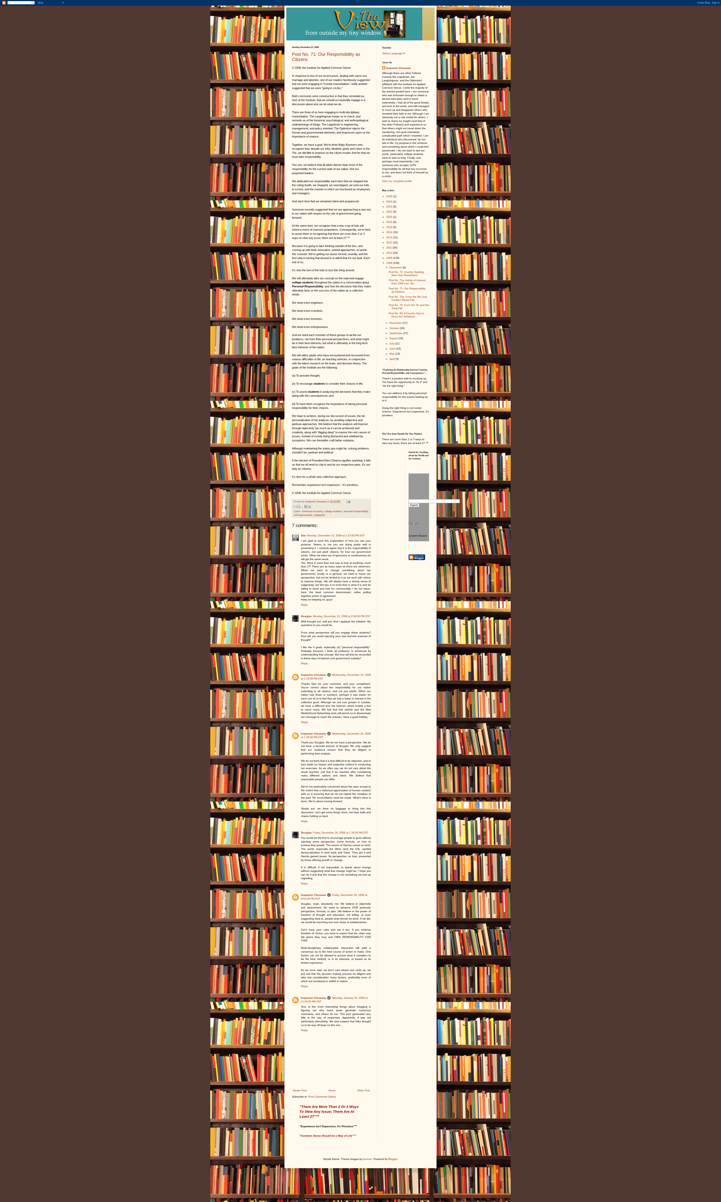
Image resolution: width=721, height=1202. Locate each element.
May (392, 353)
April (392, 358)
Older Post (363, 1090)
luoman (367, 1158)
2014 (389, 232)
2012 (389, 242)
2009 (389, 257)
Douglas (306, 616)
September (396, 333)
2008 (389, 262)
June (392, 348)
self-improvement (302, 515)
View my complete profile (397, 181)
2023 (389, 206)
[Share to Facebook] (306, 506)
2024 (389, 201)
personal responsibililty (356, 511)
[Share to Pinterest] (309, 506)
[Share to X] (302, 506)
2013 (389, 237)
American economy (312, 511)
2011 (389, 247)
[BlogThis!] (299, 506)
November (396, 322)
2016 (389, 221)
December (396, 267)
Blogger (392, 1158)
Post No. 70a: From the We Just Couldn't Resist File (408, 298)
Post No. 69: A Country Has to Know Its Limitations (406, 315)
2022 (389, 211)
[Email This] (295, 506)
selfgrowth (319, 515)
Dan (303, 535)
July (392, 343)
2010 (389, 252)
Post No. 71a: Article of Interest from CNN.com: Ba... (407, 282)
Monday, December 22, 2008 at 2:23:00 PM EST (336, 535)
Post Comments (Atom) (322, 1096)
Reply (304, 604)
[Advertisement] (399, 465)
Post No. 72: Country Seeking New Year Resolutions (406, 273)
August (393, 338)
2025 (389, 196)
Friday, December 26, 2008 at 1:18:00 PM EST (340, 832)
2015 (389, 227)
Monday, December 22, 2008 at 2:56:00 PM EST (341, 616)
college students (333, 511)
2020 (389, 216)
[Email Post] (348, 501)
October (394, 328)
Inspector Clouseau (313, 674)
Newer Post (300, 1090)
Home (332, 1090)
